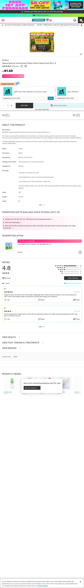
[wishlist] (21, 66)
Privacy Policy (42, 586)
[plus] (11, 105)
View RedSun (9, 348)
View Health (9, 337)
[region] (42, 583)
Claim (51, 98)
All (3, 283)
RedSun (5, 60)
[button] (81, 20)
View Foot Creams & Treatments (21, 343)
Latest (7, 283)
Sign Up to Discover (31, 388)
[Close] (80, 581)
